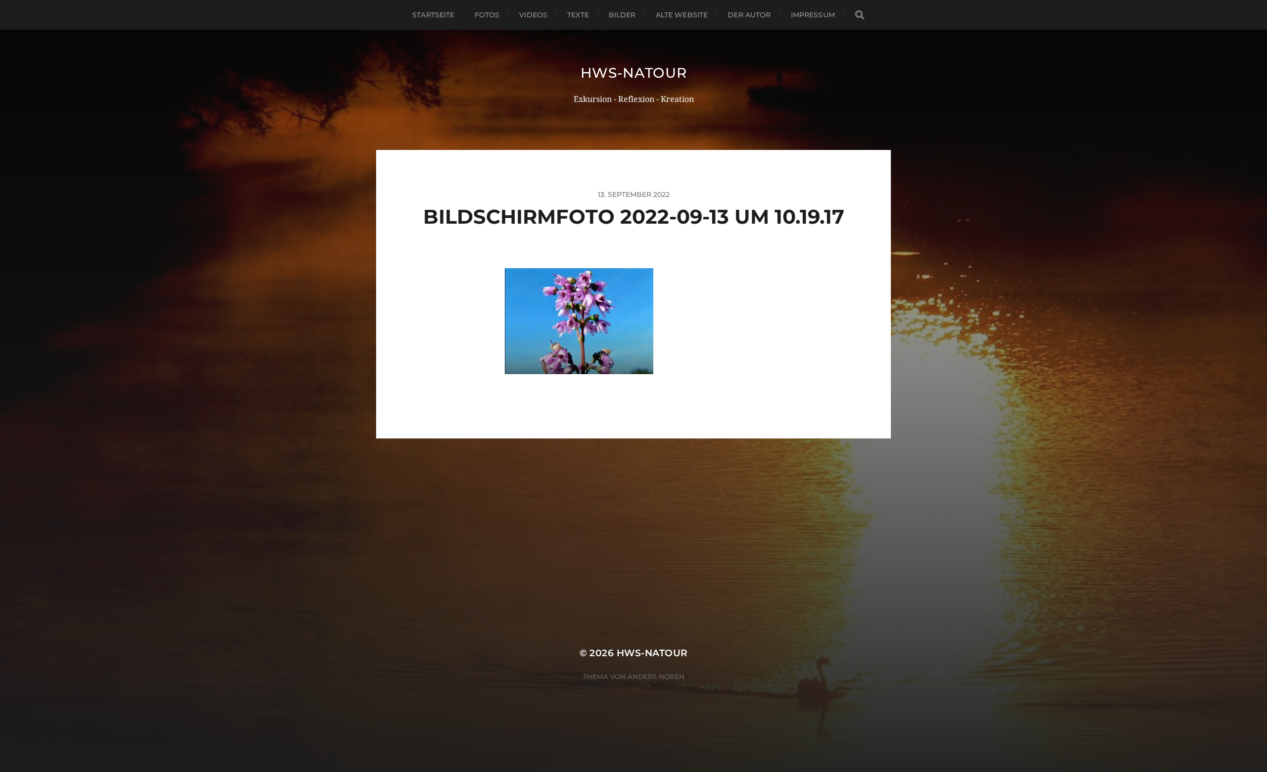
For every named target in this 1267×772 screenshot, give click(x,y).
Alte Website (682, 14)
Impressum (813, 14)
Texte (578, 14)
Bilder (622, 14)
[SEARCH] (860, 15)
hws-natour (634, 72)
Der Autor (749, 14)
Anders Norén (656, 676)
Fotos (487, 14)
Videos (533, 14)
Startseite (433, 14)
